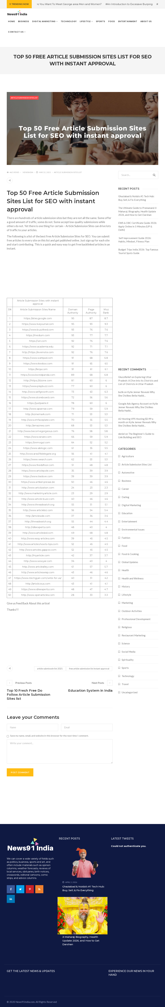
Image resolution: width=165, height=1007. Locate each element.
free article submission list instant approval (89, 668)
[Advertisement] (60, 275)
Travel (125, 684)
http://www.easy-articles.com (38, 538)
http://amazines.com (38, 425)
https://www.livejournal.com (38, 324)
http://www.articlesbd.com (38, 532)
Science (126, 643)
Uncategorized (129, 692)
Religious (127, 627)
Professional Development (136, 619)
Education (127, 513)
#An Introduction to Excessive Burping (114, 4)
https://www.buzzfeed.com (38, 329)
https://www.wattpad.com (38, 357)
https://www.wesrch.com (38, 459)
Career (125, 488)
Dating (125, 497)
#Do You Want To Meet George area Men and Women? (53, 4)
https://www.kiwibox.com (38, 363)
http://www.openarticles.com (38, 595)
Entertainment (129, 521)
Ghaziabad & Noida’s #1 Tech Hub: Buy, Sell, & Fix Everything (136, 198)
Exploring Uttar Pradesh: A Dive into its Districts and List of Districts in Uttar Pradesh (138, 380)
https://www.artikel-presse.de (38, 482)
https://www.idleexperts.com (37, 589)
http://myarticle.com (38, 555)
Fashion (126, 537)
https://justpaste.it (37, 403)
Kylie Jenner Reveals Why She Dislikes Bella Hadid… (138, 407)
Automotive (128, 472)
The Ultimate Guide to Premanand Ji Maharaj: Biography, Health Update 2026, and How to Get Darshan (137, 211)
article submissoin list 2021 (50, 668)
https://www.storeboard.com (37, 397)
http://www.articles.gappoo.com (37, 549)
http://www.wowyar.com (38, 561)
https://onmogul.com (38, 442)
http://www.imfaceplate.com (37, 419)
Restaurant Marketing (134, 635)
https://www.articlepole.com (38, 470)
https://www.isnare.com (38, 436)
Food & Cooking (130, 554)
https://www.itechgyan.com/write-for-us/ (37, 578)
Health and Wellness (133, 578)
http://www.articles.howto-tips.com (38, 544)
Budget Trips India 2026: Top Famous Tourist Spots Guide (138, 251)
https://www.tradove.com (38, 476)
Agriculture (128, 456)
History (126, 586)
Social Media (128, 651)
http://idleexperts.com (38, 527)
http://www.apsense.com (38, 408)
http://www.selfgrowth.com (38, 391)
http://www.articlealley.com (38, 566)
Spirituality (128, 659)
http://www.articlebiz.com (38, 510)
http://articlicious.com (38, 583)
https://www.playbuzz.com (38, 386)
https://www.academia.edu (37, 346)
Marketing (127, 602)
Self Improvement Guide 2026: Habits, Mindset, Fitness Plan (134, 240)
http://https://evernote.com (38, 352)
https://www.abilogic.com (38, 448)
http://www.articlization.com (38, 487)
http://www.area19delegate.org (38, 453)
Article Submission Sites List (24, 98)
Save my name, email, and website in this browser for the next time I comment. (49, 735)
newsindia (28, 172)
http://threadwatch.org (38, 521)
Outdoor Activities (132, 611)
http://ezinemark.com (37, 414)
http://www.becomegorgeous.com (38, 431)
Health (125, 570)
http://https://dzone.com (38, 380)
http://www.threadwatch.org (38, 504)
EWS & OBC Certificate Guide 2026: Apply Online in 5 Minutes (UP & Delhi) (137, 226)
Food (124, 545)
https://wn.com (38, 341)
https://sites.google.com (38, 318)
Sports (125, 667)
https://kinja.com (38, 369)
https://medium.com (38, 335)
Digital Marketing (131, 505)
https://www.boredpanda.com (38, 374)
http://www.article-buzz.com (38, 499)
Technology (128, 676)
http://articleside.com (38, 515)
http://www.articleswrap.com (37, 572)
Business (126, 480)
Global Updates (130, 562)
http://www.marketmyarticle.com (38, 493)
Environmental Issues (133, 529)
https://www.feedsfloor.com (38, 465)
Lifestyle (126, 594)
